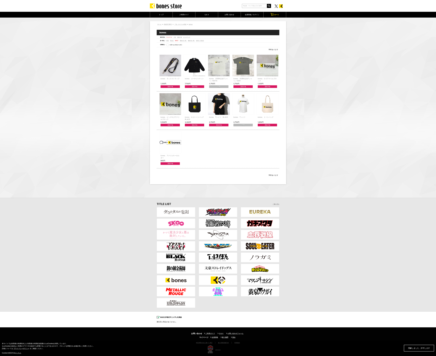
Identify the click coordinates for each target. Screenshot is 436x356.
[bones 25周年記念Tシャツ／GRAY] (243, 65)
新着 (167, 40)
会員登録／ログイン (252, 15)
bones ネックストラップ (170, 79)
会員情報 (215, 337)
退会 (233, 337)
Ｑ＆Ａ (206, 15)
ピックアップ (186, 37)
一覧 (174, 37)
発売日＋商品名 (200, 40)
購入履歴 (225, 337)
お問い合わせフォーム (235, 333)
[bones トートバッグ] (267, 104)
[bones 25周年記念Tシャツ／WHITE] (219, 65)
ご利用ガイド (184, 15)
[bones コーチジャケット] (194, 65)
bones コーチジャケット (194, 79)
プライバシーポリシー (21, 348)
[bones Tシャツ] (243, 104)
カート (276, 15)
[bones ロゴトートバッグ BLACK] (194, 104)
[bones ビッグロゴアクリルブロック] (170, 104)
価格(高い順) (191, 40)
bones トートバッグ (265, 117)
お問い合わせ (229, 15)
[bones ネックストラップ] (170, 65)
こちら (18, 353)
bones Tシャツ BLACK (218, 117)
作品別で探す (168, 24)
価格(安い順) (183, 40)
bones (191, 24)
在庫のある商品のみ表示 (176, 44)
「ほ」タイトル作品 (180, 24)
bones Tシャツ (239, 117)
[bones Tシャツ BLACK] (219, 104)
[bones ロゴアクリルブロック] (267, 65)
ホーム (159, 24)
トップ (161, 15)
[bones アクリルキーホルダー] (170, 142)
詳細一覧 (179, 37)
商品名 (172, 40)
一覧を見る (275, 204)
